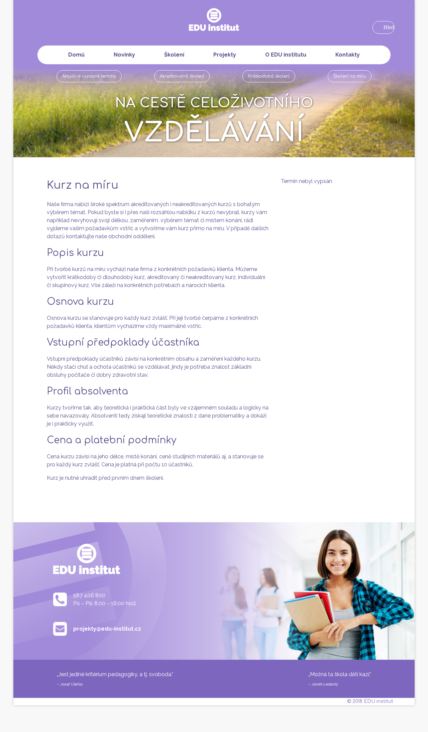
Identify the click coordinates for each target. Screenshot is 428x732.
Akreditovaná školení (182, 76)
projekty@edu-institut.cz (107, 629)
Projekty (224, 55)
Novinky (124, 55)
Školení (174, 55)
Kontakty (347, 55)
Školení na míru (349, 76)
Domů (76, 55)
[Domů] (214, 20)
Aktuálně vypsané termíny (89, 76)
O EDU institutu (285, 55)
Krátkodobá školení (269, 76)
